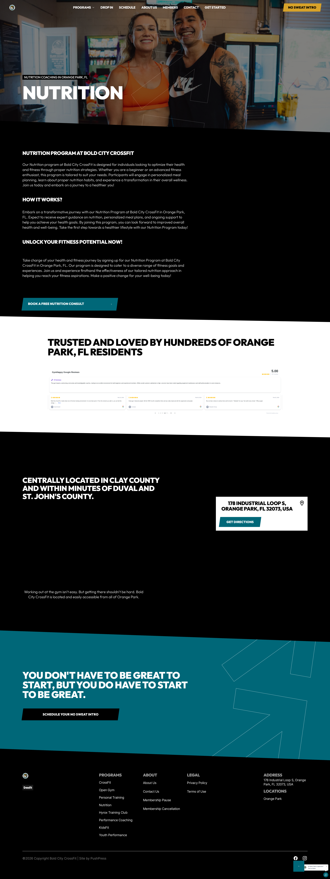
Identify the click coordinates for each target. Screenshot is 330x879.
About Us (149, 783)
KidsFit (104, 827)
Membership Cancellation (161, 809)
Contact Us (151, 791)
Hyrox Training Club (113, 812)
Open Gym (106, 790)
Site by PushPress (92, 858)
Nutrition (105, 805)
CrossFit (105, 782)
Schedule (127, 7)
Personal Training (111, 797)
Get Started (215, 7)
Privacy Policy (197, 783)
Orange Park (273, 799)
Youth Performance (113, 835)
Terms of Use (196, 791)
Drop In (106, 7)
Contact (191, 7)
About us (149, 7)
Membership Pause (157, 800)
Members (170, 7)
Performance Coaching (115, 820)
